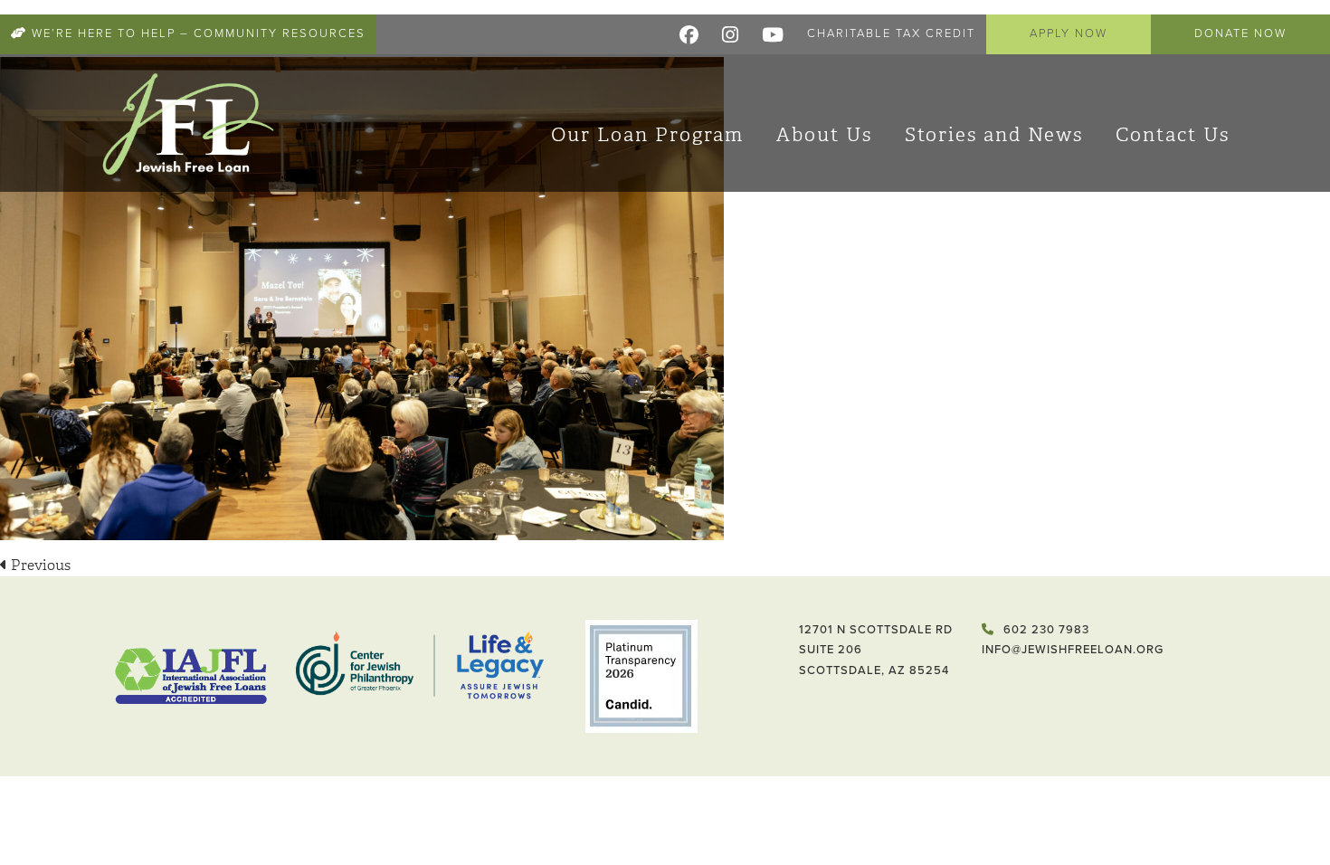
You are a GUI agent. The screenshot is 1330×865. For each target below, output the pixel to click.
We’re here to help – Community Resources (196, 33)
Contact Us (1173, 134)
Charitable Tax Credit (891, 33)
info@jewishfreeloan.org (1073, 649)
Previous (39, 565)
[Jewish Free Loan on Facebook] (690, 31)
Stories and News (994, 134)
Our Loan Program (647, 134)
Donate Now (1240, 33)
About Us (824, 134)
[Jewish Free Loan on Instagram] (731, 31)
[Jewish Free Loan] (188, 123)
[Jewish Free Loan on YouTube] (773, 31)
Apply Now (1068, 33)
